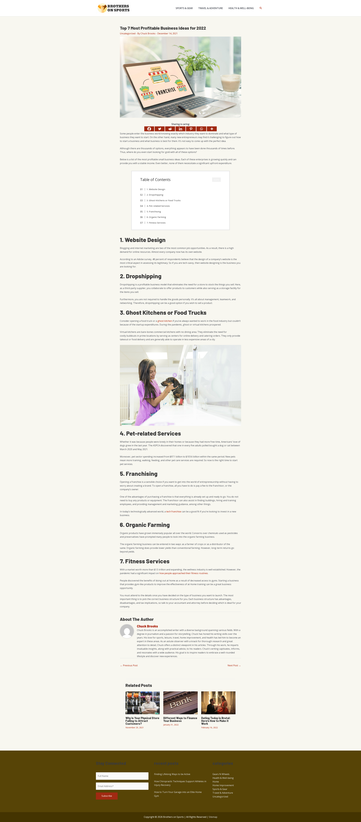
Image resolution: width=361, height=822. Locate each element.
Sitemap (213, 816)
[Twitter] (160, 128)
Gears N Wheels (221, 774)
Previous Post (129, 665)
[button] (260, 8)
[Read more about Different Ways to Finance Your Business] (180, 702)
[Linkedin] (180, 128)
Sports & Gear (220, 789)
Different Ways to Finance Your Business (180, 719)
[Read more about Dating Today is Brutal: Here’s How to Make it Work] (218, 702)
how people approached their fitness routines (183, 573)
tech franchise (173, 511)
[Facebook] (149, 128)
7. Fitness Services (156, 222)
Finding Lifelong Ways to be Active (172, 774)
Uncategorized (127, 33)
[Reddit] (170, 128)
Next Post (234, 665)
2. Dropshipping (155, 194)
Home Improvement (223, 785)
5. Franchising (154, 211)
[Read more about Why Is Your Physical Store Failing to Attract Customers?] (143, 702)
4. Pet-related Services (158, 205)
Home (216, 781)
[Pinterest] (191, 128)
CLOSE (216, 180)
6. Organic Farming (156, 217)
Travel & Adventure (223, 792)
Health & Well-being (223, 778)
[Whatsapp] (201, 128)
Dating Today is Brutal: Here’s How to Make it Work (215, 720)
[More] (212, 128)
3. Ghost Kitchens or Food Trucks (164, 200)
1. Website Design (156, 189)
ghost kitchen (165, 320)
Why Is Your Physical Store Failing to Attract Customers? (142, 720)
